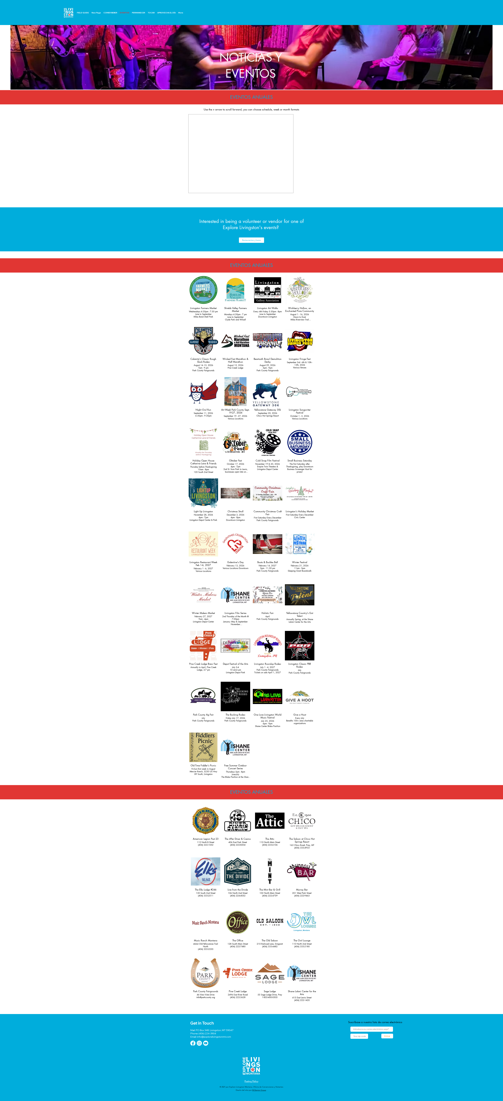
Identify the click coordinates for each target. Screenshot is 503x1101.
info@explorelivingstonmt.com (213, 1036)
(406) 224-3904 (207, 1033)
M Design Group (259, 1090)
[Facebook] (192, 1043)
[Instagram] (199, 1043)
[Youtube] (205, 1043)
